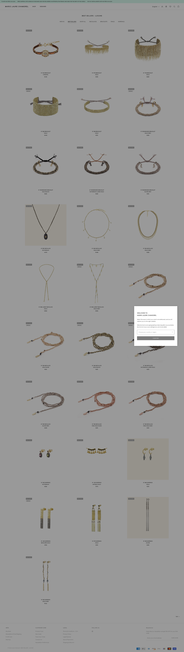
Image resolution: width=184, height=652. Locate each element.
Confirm (156, 338)
